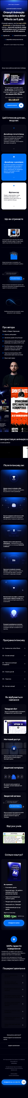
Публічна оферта (14, 1073)
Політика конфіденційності (14, 1075)
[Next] (23, 838)
